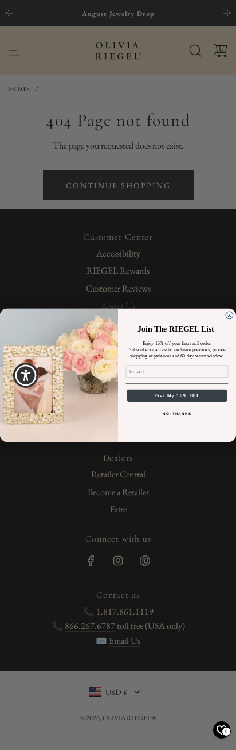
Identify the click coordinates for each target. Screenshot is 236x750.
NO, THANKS (177, 413)
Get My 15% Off (176, 395)
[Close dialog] (229, 315)
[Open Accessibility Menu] (26, 375)
